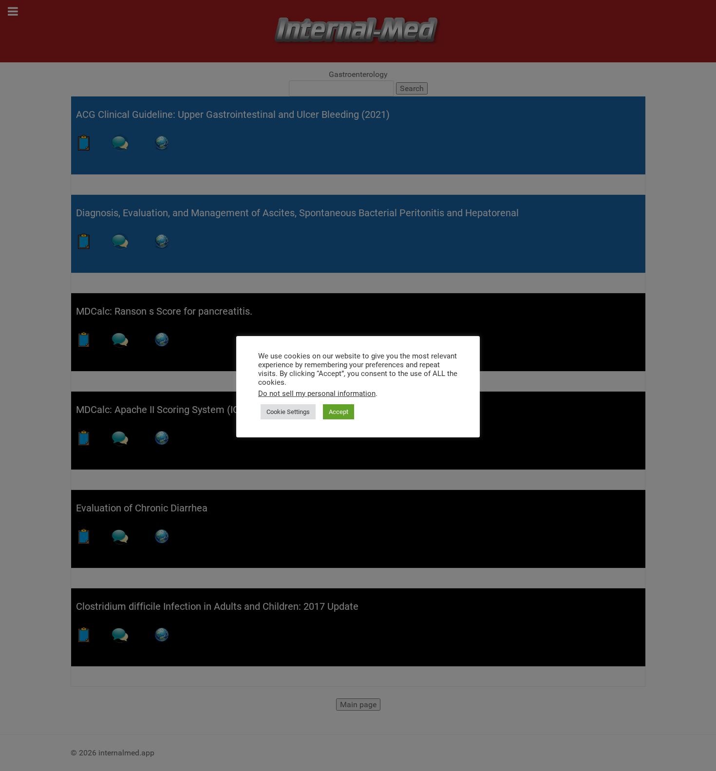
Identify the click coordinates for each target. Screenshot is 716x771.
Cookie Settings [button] (288, 411)
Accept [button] (338, 411)
